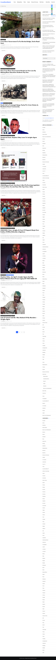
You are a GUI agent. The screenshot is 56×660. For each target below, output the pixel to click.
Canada (44, 164)
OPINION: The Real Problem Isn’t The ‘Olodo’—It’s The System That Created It (49, 65)
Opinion (44, 290)
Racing (44, 306)
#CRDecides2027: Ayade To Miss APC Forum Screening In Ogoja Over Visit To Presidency (49, 94)
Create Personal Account (46, 68)
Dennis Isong (45, 187)
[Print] (53, 11)
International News (45, 246)
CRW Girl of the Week (46, 471)
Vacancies (44, 350)
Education (44, 203)
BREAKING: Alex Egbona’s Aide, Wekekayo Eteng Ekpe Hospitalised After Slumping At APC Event (49, 85)
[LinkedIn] (53, 14)
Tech (43, 334)
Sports (44, 331)
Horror (43, 242)
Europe (44, 205)
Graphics (44, 235)
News (43, 283)
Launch (44, 253)
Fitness (44, 221)
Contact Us (44, 393)
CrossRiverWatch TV (46, 175)
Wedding (44, 352)
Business (44, 157)
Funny (43, 228)
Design (44, 191)
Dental (43, 189)
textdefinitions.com (45, 93)
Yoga (43, 359)
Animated (44, 143)
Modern (44, 267)
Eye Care (44, 210)
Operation (44, 288)
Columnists (44, 168)
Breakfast (44, 152)
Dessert (44, 196)
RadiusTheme (34, 658)
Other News (44, 374)
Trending (44, 345)
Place (43, 295)
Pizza (43, 292)
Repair (43, 308)
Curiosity (44, 182)
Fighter (44, 510)
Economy (44, 198)
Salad (43, 315)
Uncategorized (45, 347)
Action (43, 129)
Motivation (44, 272)
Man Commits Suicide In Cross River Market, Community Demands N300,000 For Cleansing (49, 38)
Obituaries (44, 285)
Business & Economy (46, 371)
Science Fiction (45, 322)
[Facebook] (53, 5)
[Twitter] (53, 7)
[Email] (53, 12)
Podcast (44, 297)
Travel (43, 343)
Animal (44, 141)
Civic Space (44, 166)
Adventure (44, 132)
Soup (43, 329)
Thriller (44, 634)
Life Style (44, 258)
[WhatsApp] (53, 9)
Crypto (44, 180)
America (44, 432)
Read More (3, 50)
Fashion (44, 214)
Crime (43, 173)
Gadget (44, 233)
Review (44, 313)
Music (43, 274)
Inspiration (44, 244)
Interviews (44, 249)
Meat (43, 556)
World (43, 650)
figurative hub (45, 89)
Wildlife (44, 354)
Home (43, 362)
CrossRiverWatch (6, 2)
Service (44, 327)
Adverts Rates (45, 134)
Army (43, 145)
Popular (44, 304)
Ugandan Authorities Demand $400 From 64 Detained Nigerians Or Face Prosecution (48, 81)
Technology (44, 336)
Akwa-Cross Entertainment (47, 136)
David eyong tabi (45, 84)
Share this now (53, 15)
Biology (44, 150)
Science (44, 320)
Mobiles (44, 265)
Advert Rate (44, 390)
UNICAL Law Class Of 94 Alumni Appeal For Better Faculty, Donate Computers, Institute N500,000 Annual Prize (49, 47)
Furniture (44, 230)
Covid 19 (44, 171)
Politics (44, 595)
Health (44, 383)
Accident (44, 127)
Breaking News (45, 364)
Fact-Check (44, 212)
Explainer (44, 207)
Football (44, 226)
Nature (44, 281)
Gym (43, 237)
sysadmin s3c (3, 74)
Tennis (44, 338)
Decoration (44, 184)
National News (45, 376)
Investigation (45, 251)
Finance (44, 219)
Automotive (44, 148)
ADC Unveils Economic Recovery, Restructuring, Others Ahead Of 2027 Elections (48, 26)
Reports (44, 311)
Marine (44, 260)
